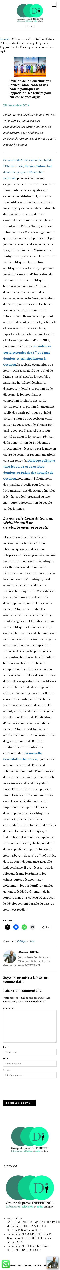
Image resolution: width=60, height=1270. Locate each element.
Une (32, 941)
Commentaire (9, 1008)
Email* (6, 1058)
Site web (7, 1070)
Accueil (4, 39)
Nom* (5, 1047)
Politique (22, 941)
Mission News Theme (20, 1265)
